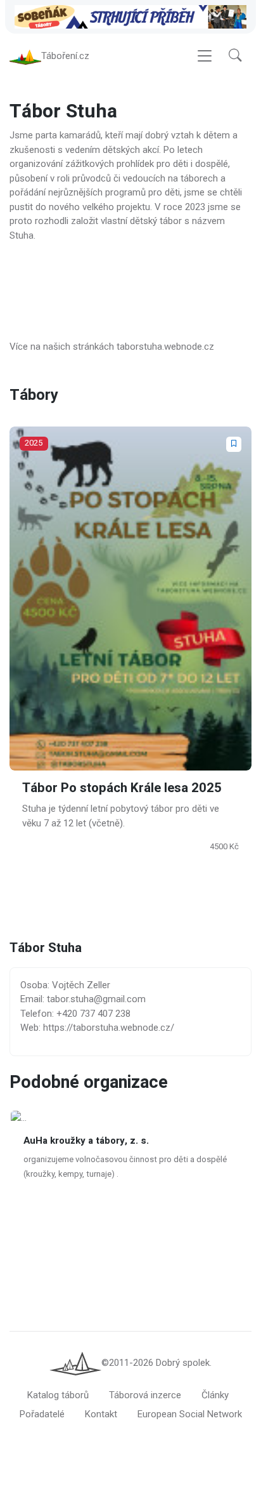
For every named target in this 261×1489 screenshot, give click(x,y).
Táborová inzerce (145, 1395)
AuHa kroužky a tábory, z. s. (86, 1141)
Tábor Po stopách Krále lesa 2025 (122, 788)
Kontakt (101, 1414)
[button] (235, 56)
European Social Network (189, 1414)
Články (215, 1395)
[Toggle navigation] (205, 56)
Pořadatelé (42, 1414)
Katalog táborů (58, 1395)
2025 (33, 442)
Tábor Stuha (46, 949)
